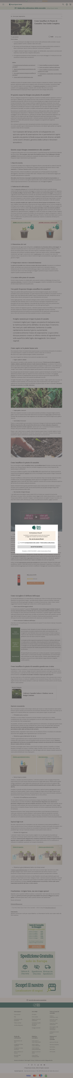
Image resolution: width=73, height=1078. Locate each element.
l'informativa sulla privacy (47, 542)
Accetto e (37, 542)
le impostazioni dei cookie (32, 542)
